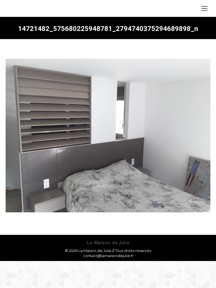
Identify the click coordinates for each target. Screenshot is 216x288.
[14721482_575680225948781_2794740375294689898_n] (108, 135)
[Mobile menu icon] (204, 8)
